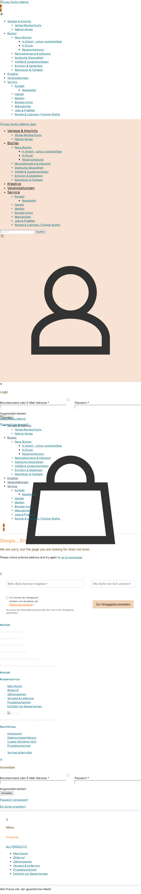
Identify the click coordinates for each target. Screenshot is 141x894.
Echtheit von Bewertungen (24, 706)
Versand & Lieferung (20, 698)
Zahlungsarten (16, 694)
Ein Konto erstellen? (13, 806)
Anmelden (6, 793)
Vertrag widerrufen (19, 752)
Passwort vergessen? (14, 799)
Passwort (82, 778)
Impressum (14, 733)
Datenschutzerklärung (20, 604)
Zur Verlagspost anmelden (113, 604)
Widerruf (13, 690)
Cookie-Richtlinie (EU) (21, 741)
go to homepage (71, 557)
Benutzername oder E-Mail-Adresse (24, 778)
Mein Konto (14, 686)
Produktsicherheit (19, 702)
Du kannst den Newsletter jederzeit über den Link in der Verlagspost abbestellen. (40, 611)
